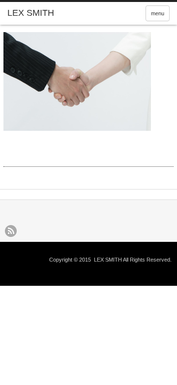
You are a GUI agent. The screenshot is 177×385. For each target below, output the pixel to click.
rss (11, 231)
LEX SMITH (108, 260)
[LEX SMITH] (42, 13)
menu (157, 13)
